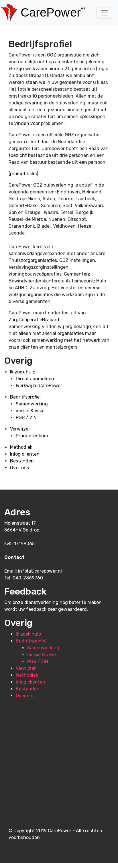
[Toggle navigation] (104, 13)
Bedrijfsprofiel (25, 397)
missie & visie (30, 410)
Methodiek (21, 447)
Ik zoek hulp (22, 372)
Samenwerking (32, 404)
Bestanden (22, 461)
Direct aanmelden (35, 378)
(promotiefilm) (23, 173)
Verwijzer (20, 429)
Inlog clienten (25, 454)
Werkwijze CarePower (39, 385)
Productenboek (32, 435)
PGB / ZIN (26, 417)
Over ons (19, 467)
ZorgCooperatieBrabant (34, 319)
